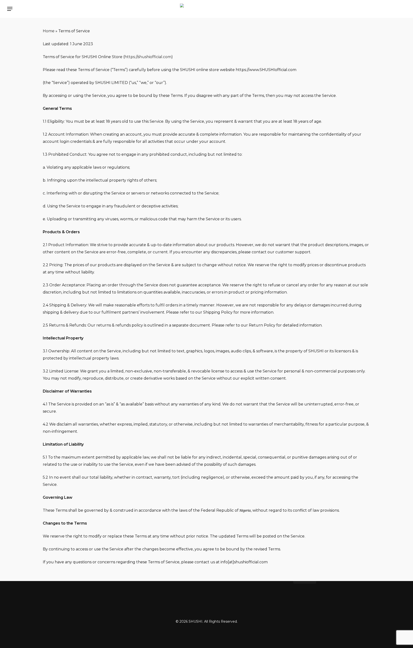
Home (48, 31)
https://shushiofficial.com (148, 57)
